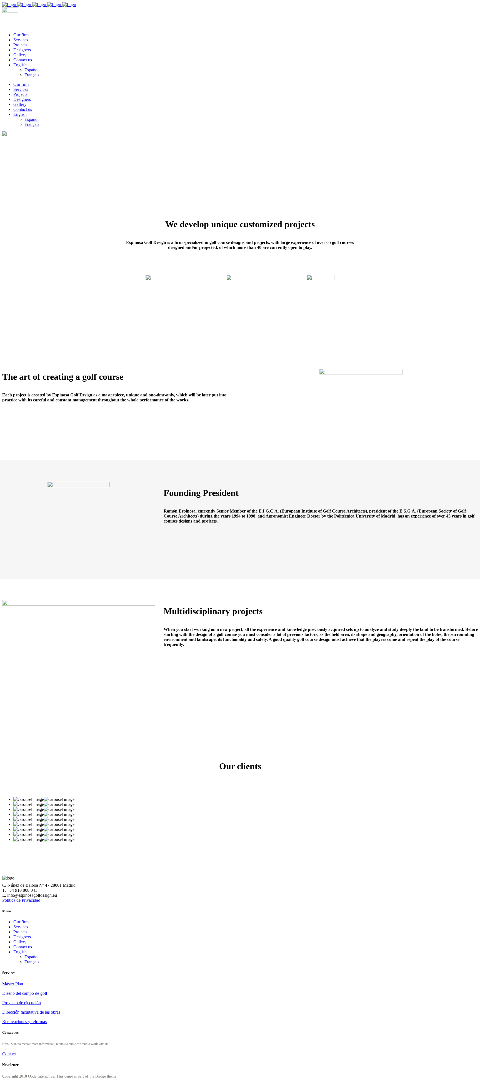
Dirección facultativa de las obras (31, 1012)
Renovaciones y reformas (24, 1021)
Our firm (21, 921)
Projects (20, 931)
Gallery (19, 941)
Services (20, 926)
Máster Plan (12, 983)
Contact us (22, 946)
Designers (22, 936)
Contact (9, 1053)
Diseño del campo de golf (24, 993)
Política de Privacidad (21, 900)
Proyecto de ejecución (21, 1002)
